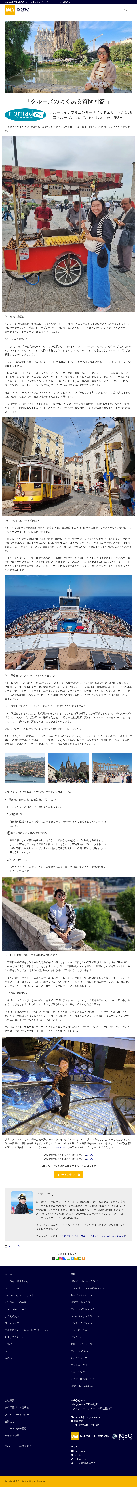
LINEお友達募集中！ (85, 1463)
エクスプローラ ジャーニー (47, 2)
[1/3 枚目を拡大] (40, 757)
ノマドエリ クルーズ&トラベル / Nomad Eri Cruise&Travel (93, 1236)
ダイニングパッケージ (83, 1351)
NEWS (8, 1344)
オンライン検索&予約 (16, 1281)
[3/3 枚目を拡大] (127, 757)
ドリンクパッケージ (81, 1344)
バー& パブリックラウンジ (85, 1316)
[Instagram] (61, 1258)
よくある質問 (12, 1316)
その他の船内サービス (83, 1379)
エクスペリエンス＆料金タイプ (87, 1288)
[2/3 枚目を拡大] (84, 757)
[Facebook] (64, 1258)
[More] (83, 1258)
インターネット (79, 1337)
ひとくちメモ (12, 1323)
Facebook (79, 1455)
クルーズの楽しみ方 (15, 1309)
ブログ (8, 1351)
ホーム (8, 1274)
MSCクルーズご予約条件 (18, 1445)
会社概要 (9, 1400)
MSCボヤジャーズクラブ (84, 1281)
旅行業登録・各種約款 (17, 1407)
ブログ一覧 (14, 1246)
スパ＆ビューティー (81, 1358)
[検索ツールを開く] (125, 10)
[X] (53, 1258)
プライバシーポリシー (17, 1414)
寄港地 (8, 1358)
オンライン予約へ (66, 1174)
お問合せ (9, 1421)
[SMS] (68, 1258)
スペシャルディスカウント (19, 1295)
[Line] (57, 1258)
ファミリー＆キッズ (81, 1330)
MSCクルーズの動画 (82, 1386)
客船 (73, 1274)
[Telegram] (72, 1258)
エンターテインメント (83, 1323)
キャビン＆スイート (81, 1295)
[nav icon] (130, 10)
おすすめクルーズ (14, 1337)
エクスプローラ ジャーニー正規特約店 (91, 1408)
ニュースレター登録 (15, 1428)
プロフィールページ (56, 1147)
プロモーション (13, 1288)
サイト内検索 (12, 1435)
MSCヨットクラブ (80, 1302)
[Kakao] (76, 1258)
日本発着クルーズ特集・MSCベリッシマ (27, 1330)
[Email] (79, 1258)
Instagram (79, 1451)
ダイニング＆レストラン (84, 1309)
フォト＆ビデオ (79, 1365)
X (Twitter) (80, 1459)
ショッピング (78, 1372)
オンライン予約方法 (15, 1302)
